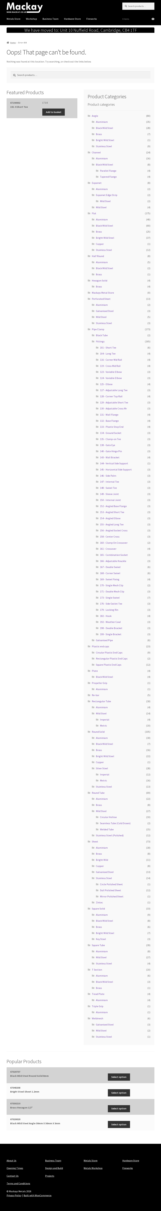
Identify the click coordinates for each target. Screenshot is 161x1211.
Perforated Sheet (101, 298)
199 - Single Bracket (110, 634)
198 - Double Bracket (111, 628)
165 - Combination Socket (114, 554)
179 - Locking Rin (109, 609)
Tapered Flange (108, 176)
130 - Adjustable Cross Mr (113, 408)
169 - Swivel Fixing (109, 579)
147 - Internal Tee (109, 481)
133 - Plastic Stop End (111, 426)
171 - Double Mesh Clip (112, 591)
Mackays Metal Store (103, 292)
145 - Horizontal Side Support (116, 469)
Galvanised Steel (105, 311)
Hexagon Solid (99, 280)
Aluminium (102, 121)
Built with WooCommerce (37, 1195)
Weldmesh (97, 1018)
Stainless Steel (104, 146)
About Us (11, 1160)
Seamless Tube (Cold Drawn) (115, 823)
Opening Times (15, 1168)
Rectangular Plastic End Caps (112, 658)
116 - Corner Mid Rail (111, 359)
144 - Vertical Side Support (114, 463)
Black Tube (102, 335)
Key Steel (101, 939)
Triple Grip (97, 1006)
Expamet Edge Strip (106, 195)
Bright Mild (102, 859)
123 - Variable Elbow (111, 371)
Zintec (99, 902)
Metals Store (13, 18)
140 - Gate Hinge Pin (111, 451)
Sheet (95, 841)
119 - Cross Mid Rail (110, 365)
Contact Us (13, 1175)
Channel (96, 152)
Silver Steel (102, 768)
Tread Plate (98, 993)
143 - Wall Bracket (109, 457)
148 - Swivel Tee (108, 487)
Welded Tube (107, 829)
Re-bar (95, 695)
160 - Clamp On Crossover (114, 542)
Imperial (104, 719)
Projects (49, 1175)
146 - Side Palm (108, 475)
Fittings (100, 341)
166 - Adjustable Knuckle (113, 561)
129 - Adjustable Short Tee (114, 402)
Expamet (97, 182)
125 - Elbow (106, 384)
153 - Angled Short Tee (112, 512)
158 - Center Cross (109, 536)
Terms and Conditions (18, 1183)
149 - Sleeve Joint (109, 494)
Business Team (50, 18)
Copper (100, 243)
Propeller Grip (99, 683)
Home (13, 42)
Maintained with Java (18, 1199)
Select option (118, 1076)
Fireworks (91, 18)
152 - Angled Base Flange (113, 506)
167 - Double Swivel (110, 567)
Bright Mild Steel (105, 140)
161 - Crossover (108, 548)
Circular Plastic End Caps (109, 652)
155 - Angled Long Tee (112, 524)
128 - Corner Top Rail (111, 396)
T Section (97, 969)
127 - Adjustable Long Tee (114, 390)
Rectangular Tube (101, 701)
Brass (99, 134)
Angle (95, 115)
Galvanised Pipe (104, 640)
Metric (103, 725)
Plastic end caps (100, 646)
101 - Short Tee (108, 347)
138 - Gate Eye (107, 445)
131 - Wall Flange (109, 414)
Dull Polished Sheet (110, 890)
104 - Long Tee (108, 353)
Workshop (31, 18)
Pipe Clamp (98, 329)
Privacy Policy (14, 1195)
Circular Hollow (108, 817)
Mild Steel (105, 201)
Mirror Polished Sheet (111, 896)
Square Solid (98, 908)
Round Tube (98, 792)
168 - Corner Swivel (110, 573)
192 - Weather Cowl (110, 621)
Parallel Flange (108, 170)
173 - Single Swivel (110, 597)
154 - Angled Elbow (110, 518)
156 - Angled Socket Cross (114, 530)
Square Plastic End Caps (108, 664)
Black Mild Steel (104, 128)
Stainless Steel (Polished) (110, 835)
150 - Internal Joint (110, 500)
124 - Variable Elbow (111, 378)
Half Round (98, 256)
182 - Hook (105, 615)
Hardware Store (72, 18)
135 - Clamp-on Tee (110, 439)
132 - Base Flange (109, 420)
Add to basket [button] (53, 112)
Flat (94, 213)
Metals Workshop (93, 1168)
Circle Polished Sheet (111, 884)
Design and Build (54, 1168)
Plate (95, 670)
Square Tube (98, 945)
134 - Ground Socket (110, 432)
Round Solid (98, 731)
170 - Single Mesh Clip (111, 585)
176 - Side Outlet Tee (111, 603)
